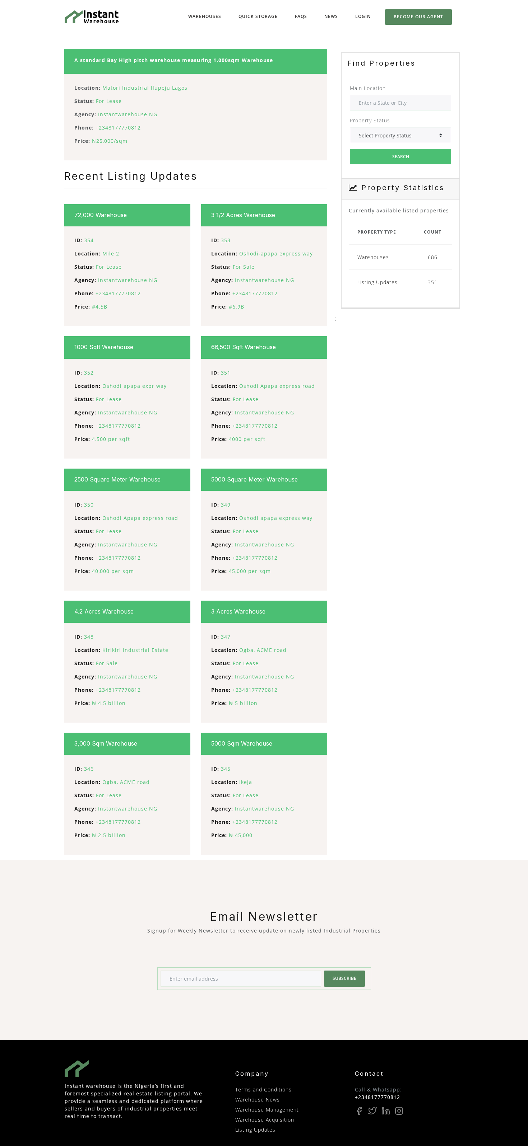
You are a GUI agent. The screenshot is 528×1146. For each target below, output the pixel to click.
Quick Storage (259, 16)
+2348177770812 (377, 1097)
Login (363, 16)
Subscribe (344, 978)
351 (432, 282)
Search (400, 157)
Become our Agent (418, 17)
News (331, 16)
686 (432, 257)
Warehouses (206, 16)
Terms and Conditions (263, 1089)
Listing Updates (377, 282)
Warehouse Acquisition (264, 1119)
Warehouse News (257, 1099)
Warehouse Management (267, 1109)
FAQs (301, 16)
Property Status (370, 120)
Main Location (368, 88)
